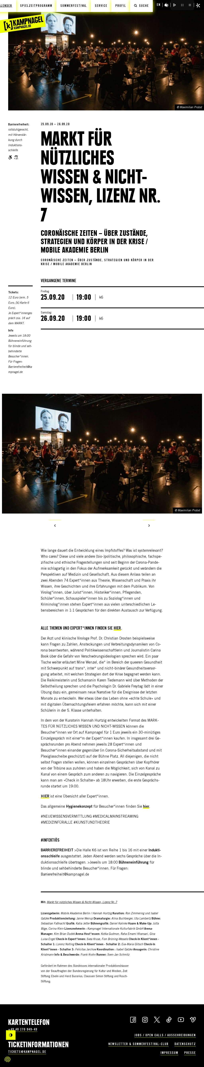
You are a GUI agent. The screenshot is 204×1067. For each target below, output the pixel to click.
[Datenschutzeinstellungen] (7, 1059)
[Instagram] (145, 1019)
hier (117, 628)
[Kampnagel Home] (23, 16)
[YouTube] (181, 1019)
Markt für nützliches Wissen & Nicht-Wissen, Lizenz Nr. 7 (82, 902)
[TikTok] (169, 1019)
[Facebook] (133, 1019)
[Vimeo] (193, 1019)
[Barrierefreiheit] (167, 5)
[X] (157, 1019)
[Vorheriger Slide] (55, 526)
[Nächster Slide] (149, 526)
